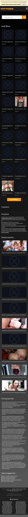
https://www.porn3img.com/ (21, 511)
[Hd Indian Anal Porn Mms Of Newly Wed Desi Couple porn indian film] (8, 90)
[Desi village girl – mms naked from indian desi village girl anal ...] (21, 73)
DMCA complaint (5, 232)
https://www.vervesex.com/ (7, 508)
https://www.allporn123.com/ (21, 507)
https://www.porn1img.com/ (21, 509)
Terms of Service (19, 489)
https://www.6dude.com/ (7, 504)
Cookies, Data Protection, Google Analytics (11, 4)
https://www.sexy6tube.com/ (21, 502)
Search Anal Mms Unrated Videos (9, 476)
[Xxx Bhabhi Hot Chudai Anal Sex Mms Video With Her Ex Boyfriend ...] (21, 190)
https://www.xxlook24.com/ (7, 513)
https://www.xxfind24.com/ (7, 512)
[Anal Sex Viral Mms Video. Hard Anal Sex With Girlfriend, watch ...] (8, 157)
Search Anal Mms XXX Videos (9, 477)
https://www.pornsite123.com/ (7, 506)
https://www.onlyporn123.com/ (20, 508)
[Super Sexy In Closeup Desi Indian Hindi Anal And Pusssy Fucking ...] (21, 39)
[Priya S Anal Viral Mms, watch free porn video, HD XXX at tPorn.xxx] (8, 56)
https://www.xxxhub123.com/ (7, 510)
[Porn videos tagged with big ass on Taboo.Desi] (8, 174)
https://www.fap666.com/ (7, 505)
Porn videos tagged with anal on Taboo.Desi (12, 75)
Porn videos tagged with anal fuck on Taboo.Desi (13, 41)
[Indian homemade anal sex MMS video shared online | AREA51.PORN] (8, 190)
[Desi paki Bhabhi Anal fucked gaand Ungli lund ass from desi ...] (21, 174)
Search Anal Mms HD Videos (8, 478)
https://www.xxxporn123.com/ (7, 511)
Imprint (13, 489)
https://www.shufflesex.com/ (7, 507)
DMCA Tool (19, 490)
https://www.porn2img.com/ (21, 510)
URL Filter (14, 490)
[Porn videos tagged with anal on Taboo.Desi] (8, 73)
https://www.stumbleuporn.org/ (20, 513)
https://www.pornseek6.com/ (21, 505)
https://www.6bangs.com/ (7, 503)
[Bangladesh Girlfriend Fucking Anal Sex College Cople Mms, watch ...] (21, 157)
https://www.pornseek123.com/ (20, 504)
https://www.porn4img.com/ (21, 512)
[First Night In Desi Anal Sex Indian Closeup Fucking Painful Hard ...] (21, 123)
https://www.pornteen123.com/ (20, 506)
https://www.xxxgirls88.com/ (21, 501)
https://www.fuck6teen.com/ (21, 503)
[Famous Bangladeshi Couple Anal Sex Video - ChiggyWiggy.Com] (21, 140)
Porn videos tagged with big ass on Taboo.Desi (12, 176)
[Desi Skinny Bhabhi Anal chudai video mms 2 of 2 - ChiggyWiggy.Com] (8, 123)
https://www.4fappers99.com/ (7, 502)
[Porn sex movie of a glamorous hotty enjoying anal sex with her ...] (8, 140)
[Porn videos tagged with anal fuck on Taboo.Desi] (8, 39)
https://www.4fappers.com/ (7, 501)
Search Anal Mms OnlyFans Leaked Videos (11, 480)
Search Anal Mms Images (8, 481)
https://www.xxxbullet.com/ (7, 509)
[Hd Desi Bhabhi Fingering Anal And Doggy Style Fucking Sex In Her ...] (21, 90)
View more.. (14, 199)
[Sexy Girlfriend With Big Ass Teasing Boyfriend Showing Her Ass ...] (21, 56)
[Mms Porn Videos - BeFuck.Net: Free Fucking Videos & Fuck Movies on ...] (21, 106)
